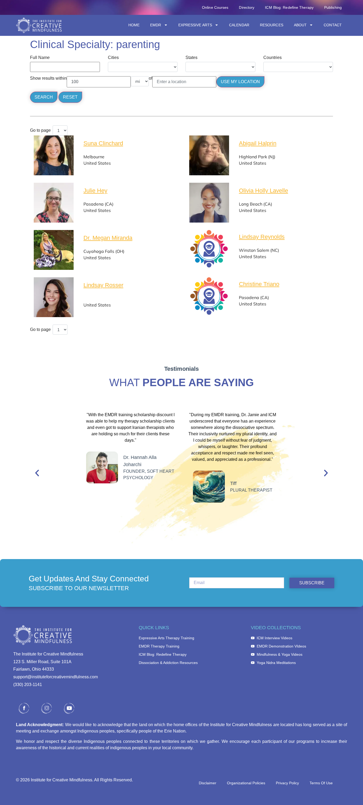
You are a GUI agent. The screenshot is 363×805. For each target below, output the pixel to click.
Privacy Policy (287, 783)
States (191, 58)
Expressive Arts (195, 25)
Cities (113, 58)
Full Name (40, 58)
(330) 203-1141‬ (27, 684)
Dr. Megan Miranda (107, 238)
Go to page (40, 130)
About (300, 25)
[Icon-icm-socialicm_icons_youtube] (69, 708)
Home (134, 25)
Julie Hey (95, 190)
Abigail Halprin (257, 143)
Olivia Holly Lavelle (263, 190)
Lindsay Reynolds (262, 236)
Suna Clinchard (103, 143)
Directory (246, 7)
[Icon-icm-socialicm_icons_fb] (24, 708)
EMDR (155, 25)
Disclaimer (207, 783)
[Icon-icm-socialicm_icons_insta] (46, 708)
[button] (37, 472)
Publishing (333, 7)
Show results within (48, 78)
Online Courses (215, 7)
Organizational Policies (246, 783)
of (150, 78)
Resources (271, 25)
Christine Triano (259, 284)
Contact (333, 25)
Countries (272, 58)
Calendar (239, 25)
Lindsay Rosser (103, 285)
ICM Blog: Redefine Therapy (289, 7)
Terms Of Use (321, 783)
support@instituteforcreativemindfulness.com (55, 677)
